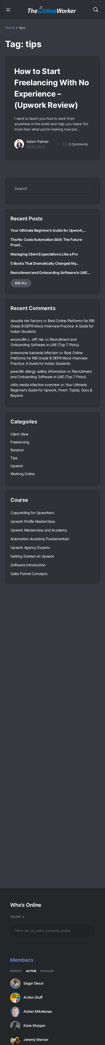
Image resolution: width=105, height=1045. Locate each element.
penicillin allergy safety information (38, 371)
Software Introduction (28, 565)
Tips (13, 458)
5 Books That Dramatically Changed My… (44, 263)
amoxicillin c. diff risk (27, 339)
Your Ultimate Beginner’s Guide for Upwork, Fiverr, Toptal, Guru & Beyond (51, 390)
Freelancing (19, 442)
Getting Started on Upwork (32, 556)
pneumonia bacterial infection (34, 352)
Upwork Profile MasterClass (32, 521)
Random (17, 450)
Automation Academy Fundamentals (39, 539)
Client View (19, 434)
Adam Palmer (38, 141)
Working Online (22, 474)
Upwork (16, 466)
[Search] (96, 9)
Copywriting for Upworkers (32, 512)
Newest (16, 971)
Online (17, 917)
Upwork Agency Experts (30, 547)
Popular (47, 971)
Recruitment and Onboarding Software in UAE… (50, 272)
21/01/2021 (36, 147)
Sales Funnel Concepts (28, 573)
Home (10, 27)
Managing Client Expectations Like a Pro (44, 254)
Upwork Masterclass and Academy (38, 530)
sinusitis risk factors (26, 320)
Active (31, 971)
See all (21, 283)
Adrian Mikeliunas (37, 1011)
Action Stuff (33, 997)
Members (21, 960)
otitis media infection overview (34, 384)
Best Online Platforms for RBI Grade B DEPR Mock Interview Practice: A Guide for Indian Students (52, 326)
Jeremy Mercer (35, 1040)
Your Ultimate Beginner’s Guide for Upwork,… (48, 230)
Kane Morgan (34, 1025)
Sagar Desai (33, 983)
